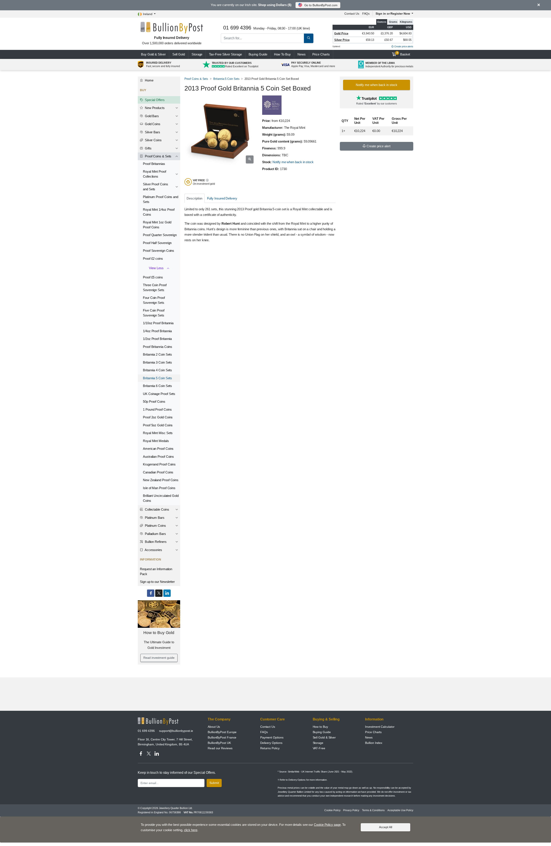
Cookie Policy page (327, 824)
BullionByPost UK (219, 743)
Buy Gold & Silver (153, 54)
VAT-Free (319, 748)
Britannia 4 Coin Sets (157, 370)
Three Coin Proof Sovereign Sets (155, 287)
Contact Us (267, 726)
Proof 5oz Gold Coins (158, 425)
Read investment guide (158, 657)
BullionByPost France (222, 737)
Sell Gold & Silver (324, 737)
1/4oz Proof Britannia (157, 331)
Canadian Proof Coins (158, 472)
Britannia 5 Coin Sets (226, 78)
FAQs (366, 13)
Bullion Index (373, 743)
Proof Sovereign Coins (158, 250)
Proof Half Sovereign (157, 243)
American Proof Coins (158, 448)
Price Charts (373, 732)
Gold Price (341, 33)
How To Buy (282, 54)
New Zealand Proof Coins (160, 480)
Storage (197, 54)
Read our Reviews (220, 748)
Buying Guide (258, 54)
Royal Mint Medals (156, 441)
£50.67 (388, 39)
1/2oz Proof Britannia (157, 339)
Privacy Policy (351, 810)
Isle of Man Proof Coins (159, 488)
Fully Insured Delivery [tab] (222, 198)
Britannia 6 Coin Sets (157, 386)
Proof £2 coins (153, 258)
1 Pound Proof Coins (157, 409)
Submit (214, 783)
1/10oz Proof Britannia (158, 323)
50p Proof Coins (154, 401)
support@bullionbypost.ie (176, 730)
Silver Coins (153, 140)
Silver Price (342, 39)
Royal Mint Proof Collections (154, 174)
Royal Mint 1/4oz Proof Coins (159, 212)
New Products (154, 108)
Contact (351, 13)
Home (148, 80)
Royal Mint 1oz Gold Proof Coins (157, 224)
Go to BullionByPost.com (320, 5)
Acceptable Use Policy (400, 810)
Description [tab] (194, 198)
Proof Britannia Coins (157, 347)
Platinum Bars (154, 517)
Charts (321, 54)
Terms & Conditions (373, 810)
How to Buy (320, 726)
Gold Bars (151, 116)
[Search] (308, 38)
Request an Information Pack (156, 571)
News (301, 54)
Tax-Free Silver (225, 54)
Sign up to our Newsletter (157, 581)
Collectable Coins (156, 509)
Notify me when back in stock (293, 162)
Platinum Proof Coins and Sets (160, 199)
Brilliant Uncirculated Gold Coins (161, 498)
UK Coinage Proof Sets (159, 394)
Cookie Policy (332, 810)
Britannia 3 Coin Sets (157, 362)
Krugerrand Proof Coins (159, 464)
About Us (214, 726)
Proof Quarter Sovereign (160, 235)
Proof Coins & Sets (196, 78)
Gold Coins (152, 124)
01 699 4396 (146, 730)
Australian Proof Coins (158, 456)
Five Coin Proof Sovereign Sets (153, 313)
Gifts (148, 148)
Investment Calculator (379, 726)
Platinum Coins (155, 525)
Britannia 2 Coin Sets (157, 354)
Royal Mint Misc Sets (158, 433)
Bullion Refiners (155, 542)
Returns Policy (270, 748)
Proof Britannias (154, 164)
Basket (403, 53)
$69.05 (407, 39)
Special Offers (154, 100)
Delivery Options (271, 743)
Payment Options (271, 737)
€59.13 (370, 39)
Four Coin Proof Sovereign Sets (154, 300)
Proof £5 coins (153, 277)
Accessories (153, 550)
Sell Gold (178, 54)
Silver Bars (152, 132)
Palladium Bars (155, 534)
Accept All (385, 827)
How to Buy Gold (158, 632)
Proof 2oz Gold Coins (158, 417)
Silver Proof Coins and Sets (155, 186)
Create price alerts (403, 46)
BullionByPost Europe (222, 732)
